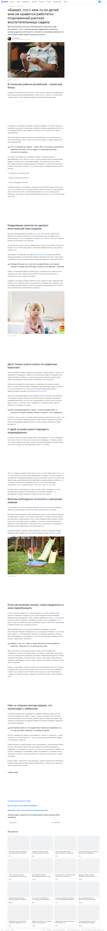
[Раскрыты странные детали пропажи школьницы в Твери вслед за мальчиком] (42, 847)
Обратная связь (101, 929)
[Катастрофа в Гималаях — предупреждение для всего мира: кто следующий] (42, 870)
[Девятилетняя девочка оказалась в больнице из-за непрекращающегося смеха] (65, 916)
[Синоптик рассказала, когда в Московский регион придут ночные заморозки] (88, 916)
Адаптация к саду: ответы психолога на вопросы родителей (28, 810)
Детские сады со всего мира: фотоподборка (22, 805)
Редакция (49, 929)
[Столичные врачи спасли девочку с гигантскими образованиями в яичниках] (65, 893)
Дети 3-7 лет (20, 6)
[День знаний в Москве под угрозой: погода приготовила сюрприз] (88, 893)
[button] (36, 312)
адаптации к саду (52, 618)
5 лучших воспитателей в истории (19, 801)
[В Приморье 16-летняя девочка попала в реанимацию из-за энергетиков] (18, 916)
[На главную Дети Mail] (5, 1)
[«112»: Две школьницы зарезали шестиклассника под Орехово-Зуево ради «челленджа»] (18, 847)
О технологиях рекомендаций (58, 929)
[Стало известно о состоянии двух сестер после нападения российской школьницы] (65, 870)
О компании (6, 929)
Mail (2, 929)
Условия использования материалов (88, 929)
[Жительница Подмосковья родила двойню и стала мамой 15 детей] (65, 847)
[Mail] (2, 1)
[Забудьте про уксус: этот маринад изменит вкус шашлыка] (42, 916)
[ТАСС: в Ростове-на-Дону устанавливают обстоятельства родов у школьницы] (18, 870)
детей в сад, (36, 233)
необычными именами (47, 507)
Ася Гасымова (15, 38)
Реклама (12, 929)
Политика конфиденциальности (73, 929)
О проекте (44, 929)
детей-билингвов (39, 254)
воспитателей (41, 391)
